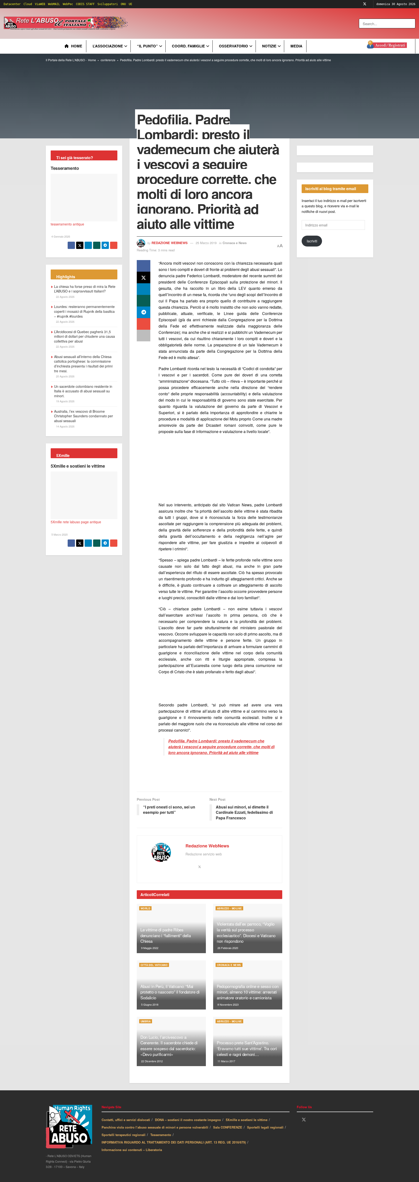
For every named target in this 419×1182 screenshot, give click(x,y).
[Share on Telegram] (143, 312)
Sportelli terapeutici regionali (123, 1134)
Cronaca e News (235, 242)
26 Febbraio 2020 (227, 948)
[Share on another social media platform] (143, 335)
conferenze (108, 60)
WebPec (68, 4)
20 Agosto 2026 (64, 376)
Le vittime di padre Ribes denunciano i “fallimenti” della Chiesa (165, 935)
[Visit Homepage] (66, 23)
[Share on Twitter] (143, 277)
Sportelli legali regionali (265, 1127)
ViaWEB (40, 4)
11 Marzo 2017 (226, 1061)
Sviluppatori (107, 4)
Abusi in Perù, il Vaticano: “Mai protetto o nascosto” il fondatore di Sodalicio (170, 992)
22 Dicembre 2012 (151, 1061)
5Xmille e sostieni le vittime (78, 466)
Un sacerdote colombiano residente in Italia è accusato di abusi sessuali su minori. (83, 391)
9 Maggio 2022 (149, 948)
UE (130, 4)
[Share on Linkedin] (143, 289)
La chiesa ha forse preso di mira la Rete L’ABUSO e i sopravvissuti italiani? (84, 289)
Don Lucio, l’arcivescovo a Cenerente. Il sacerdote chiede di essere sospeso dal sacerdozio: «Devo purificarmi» (169, 1045)
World (145, 908)
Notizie (269, 46)
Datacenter (12, 4)
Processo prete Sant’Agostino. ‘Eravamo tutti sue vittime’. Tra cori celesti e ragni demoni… (247, 1048)
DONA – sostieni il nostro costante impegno (188, 1119)
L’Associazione (108, 46)
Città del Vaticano (154, 965)
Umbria (146, 1021)
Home (76, 46)
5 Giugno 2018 (149, 1004)
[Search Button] (412, 23)
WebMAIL (54, 4)
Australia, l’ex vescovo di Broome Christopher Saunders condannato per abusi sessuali (83, 416)
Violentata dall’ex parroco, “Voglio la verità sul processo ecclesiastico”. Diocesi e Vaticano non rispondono (246, 932)
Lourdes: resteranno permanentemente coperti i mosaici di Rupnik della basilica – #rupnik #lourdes (84, 311)
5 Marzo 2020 (59, 534)
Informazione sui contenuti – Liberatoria (132, 1149)
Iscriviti (312, 241)
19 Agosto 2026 (64, 401)
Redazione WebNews (170, 242)
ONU (123, 4)
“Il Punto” (147, 46)
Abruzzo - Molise (229, 908)
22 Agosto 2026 (64, 297)
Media (296, 46)
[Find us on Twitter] (364, 4)
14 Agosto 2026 (64, 426)
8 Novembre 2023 (228, 1004)
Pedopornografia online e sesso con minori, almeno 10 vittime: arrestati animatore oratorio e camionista (247, 992)
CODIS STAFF (85, 4)
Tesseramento (65, 168)
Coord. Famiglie (188, 46)
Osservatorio (233, 46)
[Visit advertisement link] (227, 23)
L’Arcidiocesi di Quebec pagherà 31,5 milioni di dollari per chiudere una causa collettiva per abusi (84, 336)
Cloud (28, 4)
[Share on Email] (143, 324)
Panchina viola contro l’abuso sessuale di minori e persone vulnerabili (155, 1127)
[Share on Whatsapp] (143, 301)
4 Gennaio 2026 (60, 236)
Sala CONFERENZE (227, 1127)
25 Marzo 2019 (206, 242)
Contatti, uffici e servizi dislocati (126, 1119)
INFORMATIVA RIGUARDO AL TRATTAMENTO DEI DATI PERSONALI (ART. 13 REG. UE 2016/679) (174, 1142)
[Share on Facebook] (143, 266)
